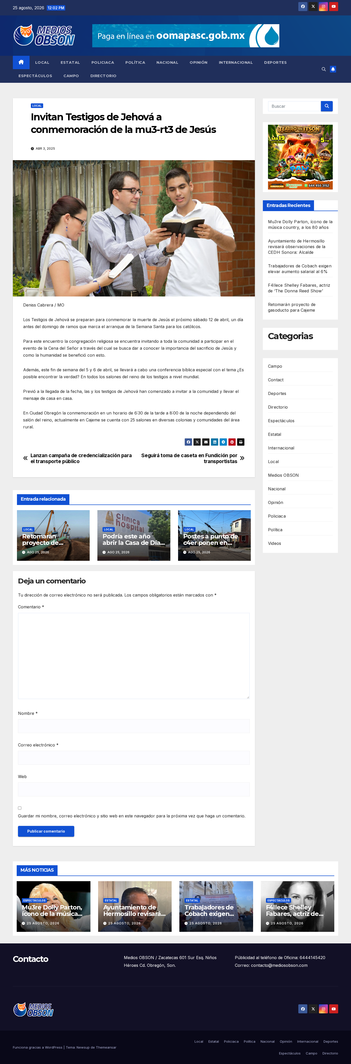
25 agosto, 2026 (43, 923)
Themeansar (106, 1047)
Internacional (236, 62)
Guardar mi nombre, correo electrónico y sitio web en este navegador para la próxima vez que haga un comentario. (131, 815)
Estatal (70, 62)
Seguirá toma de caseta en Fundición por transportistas (189, 458)
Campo (71, 76)
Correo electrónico (38, 744)
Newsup (83, 1047)
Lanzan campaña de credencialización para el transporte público (81, 458)
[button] (324, 69)
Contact (275, 379)
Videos (274, 543)
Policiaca (102, 62)
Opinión (199, 62)
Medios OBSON (283, 475)
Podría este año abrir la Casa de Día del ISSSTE (131, 543)
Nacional (167, 62)
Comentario (31, 606)
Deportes (275, 62)
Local (42, 62)
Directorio (103, 76)
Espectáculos (35, 76)
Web (22, 776)
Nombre (28, 713)
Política (135, 62)
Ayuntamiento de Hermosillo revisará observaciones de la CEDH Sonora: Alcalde (297, 246)
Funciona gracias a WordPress (38, 1047)
